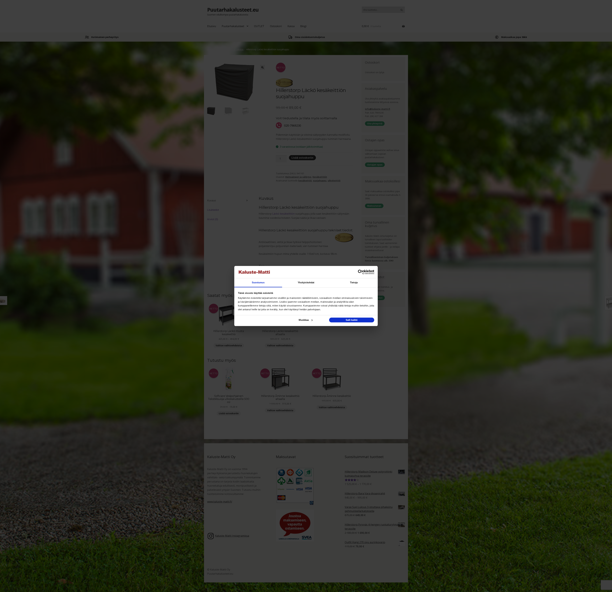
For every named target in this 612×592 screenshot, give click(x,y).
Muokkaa (304, 320)
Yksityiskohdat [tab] (306, 282)
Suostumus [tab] (258, 282)
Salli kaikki (351, 320)
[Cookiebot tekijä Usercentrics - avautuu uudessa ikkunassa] (360, 272)
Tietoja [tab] (354, 282)
